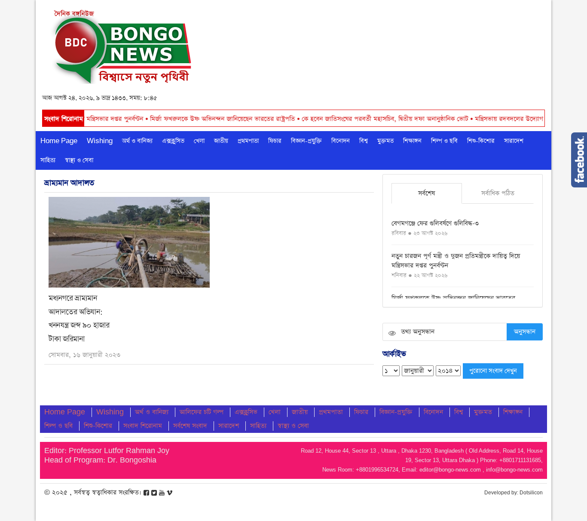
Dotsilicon (531, 493)
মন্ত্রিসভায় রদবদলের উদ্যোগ (491, 118)
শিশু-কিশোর (481, 141)
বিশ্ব (363, 141)
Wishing (100, 141)
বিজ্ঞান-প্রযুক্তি (306, 141)
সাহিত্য (47, 160)
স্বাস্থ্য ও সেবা (79, 160)
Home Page (58, 141)
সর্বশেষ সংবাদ (190, 425)
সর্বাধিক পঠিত (497, 193)
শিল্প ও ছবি (444, 141)
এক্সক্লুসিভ (173, 141)
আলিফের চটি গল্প (201, 412)
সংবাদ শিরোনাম (142, 425)
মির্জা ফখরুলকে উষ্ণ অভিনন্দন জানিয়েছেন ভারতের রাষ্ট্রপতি (204, 118)
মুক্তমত (385, 141)
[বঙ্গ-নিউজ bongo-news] (122, 44)
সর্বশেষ (426, 193)
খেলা (199, 141)
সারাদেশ (513, 141)
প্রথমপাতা (248, 141)
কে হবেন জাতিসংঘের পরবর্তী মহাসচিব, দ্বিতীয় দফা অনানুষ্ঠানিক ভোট (367, 118)
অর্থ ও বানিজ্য (137, 141)
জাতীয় (221, 141)
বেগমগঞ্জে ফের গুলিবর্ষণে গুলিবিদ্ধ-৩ (435, 223)
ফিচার (274, 141)
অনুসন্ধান (524, 331)
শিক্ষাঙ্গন (412, 141)
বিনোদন (340, 141)
